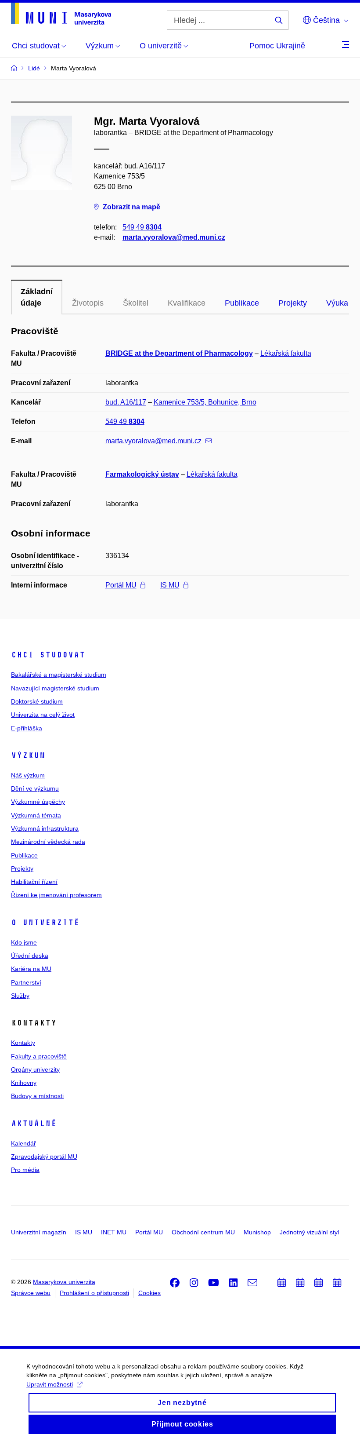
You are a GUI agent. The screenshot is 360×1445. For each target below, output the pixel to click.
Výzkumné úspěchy (38, 801)
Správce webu (30, 1292)
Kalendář (23, 1143)
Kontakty (23, 1042)
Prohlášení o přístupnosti (94, 1292)
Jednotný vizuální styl (309, 1232)
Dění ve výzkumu (35, 788)
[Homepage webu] (61, 14)
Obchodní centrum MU (203, 1232)
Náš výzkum (28, 775)
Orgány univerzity (35, 1069)
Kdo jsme (24, 942)
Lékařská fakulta (285, 353)
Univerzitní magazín (38, 1232)
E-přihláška (26, 728)
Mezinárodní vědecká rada (48, 841)
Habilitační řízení (34, 881)
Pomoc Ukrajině (277, 45)
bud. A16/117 (125, 402)
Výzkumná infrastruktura (45, 828)
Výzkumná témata (36, 815)
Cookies (149, 1292)
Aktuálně (34, 1123)
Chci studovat (48, 655)
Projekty (292, 303)
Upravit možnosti (49, 1384)
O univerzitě (45, 922)
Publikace (242, 303)
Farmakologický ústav (142, 474)
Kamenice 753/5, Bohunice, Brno (205, 402)
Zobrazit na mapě (131, 207)
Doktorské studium (37, 701)
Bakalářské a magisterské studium (58, 674)
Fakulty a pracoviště (39, 1056)
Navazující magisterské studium (55, 688)
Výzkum (28, 755)
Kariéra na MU (31, 968)
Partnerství (26, 982)
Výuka (337, 303)
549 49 (142, 227)
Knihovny (23, 1082)
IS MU (170, 585)
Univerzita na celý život (43, 714)
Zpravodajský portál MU (44, 1156)
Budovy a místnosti (37, 1095)
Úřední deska (29, 955)
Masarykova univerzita (64, 1281)
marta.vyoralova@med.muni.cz (173, 237)
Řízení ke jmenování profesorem (56, 894)
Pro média (25, 1169)
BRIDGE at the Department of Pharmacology (179, 353)
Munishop (257, 1232)
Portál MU (121, 585)
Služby (20, 995)
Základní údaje (37, 297)
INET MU (113, 1232)
